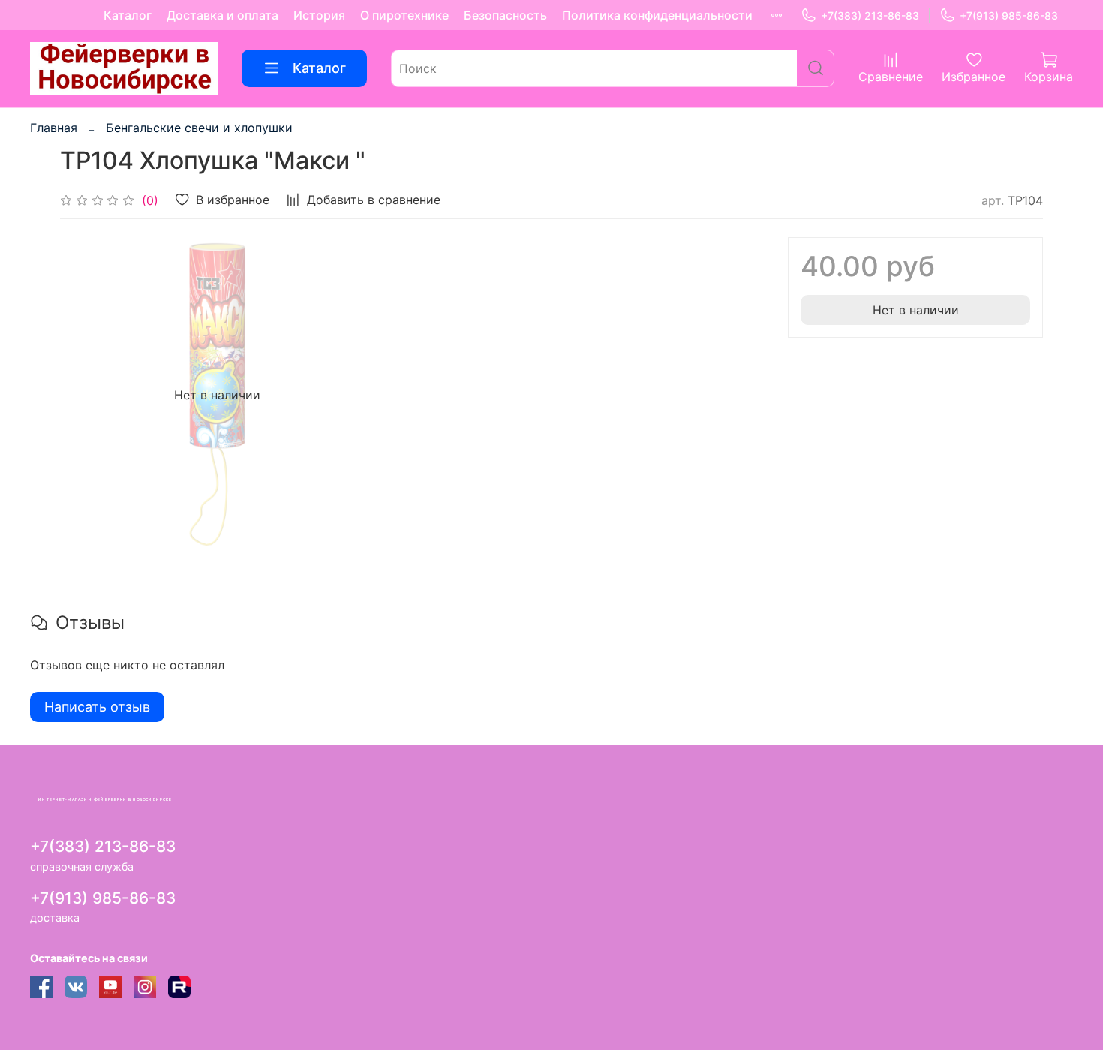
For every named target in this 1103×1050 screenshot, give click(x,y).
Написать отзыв (97, 707)
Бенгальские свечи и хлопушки (199, 127)
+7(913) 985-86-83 (1009, 15)
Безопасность (505, 15)
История (319, 15)
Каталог (128, 15)
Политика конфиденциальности (657, 15)
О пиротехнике (404, 15)
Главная (53, 127)
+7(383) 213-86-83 (870, 15)
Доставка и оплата (222, 15)
